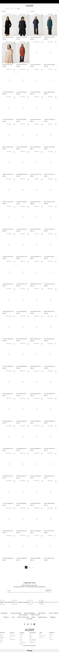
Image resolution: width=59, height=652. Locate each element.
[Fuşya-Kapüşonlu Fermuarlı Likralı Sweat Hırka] (36, 354)
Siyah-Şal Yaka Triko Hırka (36, 201)
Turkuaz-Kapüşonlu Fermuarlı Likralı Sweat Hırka (50, 366)
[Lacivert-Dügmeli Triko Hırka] (36, 244)
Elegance (51, 634)
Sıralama (32, 11)
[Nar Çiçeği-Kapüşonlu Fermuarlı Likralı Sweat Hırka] (23, 354)
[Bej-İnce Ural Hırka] (9, 53)
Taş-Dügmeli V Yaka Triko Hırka (36, 311)
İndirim (40, 637)
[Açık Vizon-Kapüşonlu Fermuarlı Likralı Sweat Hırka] (36, 519)
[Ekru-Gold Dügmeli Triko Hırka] (23, 107)
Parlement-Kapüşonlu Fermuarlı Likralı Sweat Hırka (36, 476)
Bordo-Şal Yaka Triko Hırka (50, 201)
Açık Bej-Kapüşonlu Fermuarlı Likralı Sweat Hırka (50, 421)
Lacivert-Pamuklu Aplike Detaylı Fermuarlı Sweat (22, 92)
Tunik (1, 634)
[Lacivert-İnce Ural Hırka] (36, 25)
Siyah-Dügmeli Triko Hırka (22, 256)
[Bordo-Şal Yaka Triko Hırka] (50, 190)
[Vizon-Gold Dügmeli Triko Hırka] (9, 107)
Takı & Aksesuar (33, 639)
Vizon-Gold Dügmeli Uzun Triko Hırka (22, 147)
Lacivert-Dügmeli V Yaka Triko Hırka (22, 311)
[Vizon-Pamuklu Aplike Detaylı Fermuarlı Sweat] (9, 80)
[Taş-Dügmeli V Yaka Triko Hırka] (36, 299)
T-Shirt (1, 639)
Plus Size (51, 639)
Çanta (31, 637)
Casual (50, 635)
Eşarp (31, 635)
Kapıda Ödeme (42, 613)
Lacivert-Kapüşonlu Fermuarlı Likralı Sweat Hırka (50, 393)
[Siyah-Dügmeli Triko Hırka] (23, 244)
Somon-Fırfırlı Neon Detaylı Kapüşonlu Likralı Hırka (50, 530)
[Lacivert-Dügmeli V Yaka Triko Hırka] (23, 299)
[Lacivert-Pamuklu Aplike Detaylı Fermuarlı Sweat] (23, 80)
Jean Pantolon (13, 635)
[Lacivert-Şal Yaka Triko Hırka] (23, 217)
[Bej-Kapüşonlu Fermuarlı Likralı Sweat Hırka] (36, 382)
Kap (20, 637)
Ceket (21, 635)
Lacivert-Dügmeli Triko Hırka (36, 256)
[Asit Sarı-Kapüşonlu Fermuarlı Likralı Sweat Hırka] (50, 436)
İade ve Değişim (23, 615)
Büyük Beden (42, 635)
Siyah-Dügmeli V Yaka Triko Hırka (8, 311)
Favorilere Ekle (14, 15)
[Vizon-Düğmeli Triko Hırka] (50, 546)
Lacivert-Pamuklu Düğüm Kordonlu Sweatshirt (36, 64)
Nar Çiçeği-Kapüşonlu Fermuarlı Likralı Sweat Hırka (22, 366)
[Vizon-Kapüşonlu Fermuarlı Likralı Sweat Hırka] (9, 436)
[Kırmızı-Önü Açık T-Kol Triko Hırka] (50, 162)
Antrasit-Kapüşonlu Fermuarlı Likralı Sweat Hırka (36, 448)
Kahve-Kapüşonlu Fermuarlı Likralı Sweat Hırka (22, 421)
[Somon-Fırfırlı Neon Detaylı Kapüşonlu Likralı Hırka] (50, 519)
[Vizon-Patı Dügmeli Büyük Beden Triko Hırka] (36, 80)
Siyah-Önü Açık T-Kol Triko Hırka (8, 174)
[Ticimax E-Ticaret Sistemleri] (29, 651)
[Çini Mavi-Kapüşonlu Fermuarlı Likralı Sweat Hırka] (36, 491)
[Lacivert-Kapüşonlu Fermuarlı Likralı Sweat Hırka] (50, 382)
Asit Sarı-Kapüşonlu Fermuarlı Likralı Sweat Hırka (50, 448)
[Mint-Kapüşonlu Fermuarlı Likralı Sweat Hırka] (23, 464)
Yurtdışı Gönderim (35, 615)
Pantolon (11, 634)
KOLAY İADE (36, 602)
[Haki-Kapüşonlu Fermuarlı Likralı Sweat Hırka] (9, 409)
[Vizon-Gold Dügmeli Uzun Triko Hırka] (23, 135)
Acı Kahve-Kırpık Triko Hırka (22, 284)
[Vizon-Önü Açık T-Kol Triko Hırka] (36, 162)
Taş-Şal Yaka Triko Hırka (8, 256)
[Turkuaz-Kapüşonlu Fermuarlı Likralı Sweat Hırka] (50, 354)
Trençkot (21, 634)
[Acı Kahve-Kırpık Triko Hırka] (23, 272)
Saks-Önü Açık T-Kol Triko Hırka (8, 201)
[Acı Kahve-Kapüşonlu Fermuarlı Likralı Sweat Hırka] (36, 409)
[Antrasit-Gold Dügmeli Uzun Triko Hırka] (50, 135)
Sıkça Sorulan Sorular (16, 613)
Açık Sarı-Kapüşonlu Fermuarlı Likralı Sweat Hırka (22, 503)
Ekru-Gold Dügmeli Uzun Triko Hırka (36, 147)
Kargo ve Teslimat (53, 613)
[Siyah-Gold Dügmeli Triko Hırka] (50, 80)
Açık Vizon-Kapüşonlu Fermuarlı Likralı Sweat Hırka (36, 530)
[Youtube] (34, 624)
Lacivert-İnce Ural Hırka (36, 37)
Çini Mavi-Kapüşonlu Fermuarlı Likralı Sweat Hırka (36, 503)
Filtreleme (3, 11)
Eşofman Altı (12, 639)
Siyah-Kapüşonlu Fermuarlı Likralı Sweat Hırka (22, 530)
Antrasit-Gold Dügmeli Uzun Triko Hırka (50, 147)
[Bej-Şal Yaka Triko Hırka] (9, 217)
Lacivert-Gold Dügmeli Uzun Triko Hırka (50, 119)
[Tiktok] (28, 624)
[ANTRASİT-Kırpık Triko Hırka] (36, 272)
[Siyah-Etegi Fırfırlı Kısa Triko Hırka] (23, 162)
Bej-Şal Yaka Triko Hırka (8, 229)
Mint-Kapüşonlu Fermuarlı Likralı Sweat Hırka (22, 476)
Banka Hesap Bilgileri (29, 613)
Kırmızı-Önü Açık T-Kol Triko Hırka (50, 174)
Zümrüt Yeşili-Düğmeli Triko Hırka (36, 558)
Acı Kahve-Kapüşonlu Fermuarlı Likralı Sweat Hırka (36, 421)
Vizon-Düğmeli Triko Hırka (50, 558)
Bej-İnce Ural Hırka (7, 64)
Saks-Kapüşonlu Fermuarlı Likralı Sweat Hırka (50, 476)
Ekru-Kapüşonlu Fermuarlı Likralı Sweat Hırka (22, 393)
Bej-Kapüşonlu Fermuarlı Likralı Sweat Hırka (36, 393)
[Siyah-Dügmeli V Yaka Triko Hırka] (9, 299)
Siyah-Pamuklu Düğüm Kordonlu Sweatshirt (8, 37)
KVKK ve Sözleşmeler (23, 617)
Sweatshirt (2, 637)
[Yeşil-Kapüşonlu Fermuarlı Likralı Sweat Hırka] (23, 436)
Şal (30, 634)
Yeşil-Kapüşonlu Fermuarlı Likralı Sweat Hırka (22, 448)
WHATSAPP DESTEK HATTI (52, 602)
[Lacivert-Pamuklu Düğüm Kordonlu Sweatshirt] (36, 53)
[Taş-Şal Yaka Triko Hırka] (9, 244)
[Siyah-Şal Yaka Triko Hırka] (36, 190)
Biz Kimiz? (6, 617)
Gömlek (1, 635)
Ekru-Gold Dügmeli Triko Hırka (22, 119)
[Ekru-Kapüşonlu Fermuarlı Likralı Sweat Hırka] (23, 382)
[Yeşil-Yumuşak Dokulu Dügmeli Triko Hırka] (50, 272)
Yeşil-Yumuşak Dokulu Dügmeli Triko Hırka (50, 284)
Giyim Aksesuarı (33, 641)
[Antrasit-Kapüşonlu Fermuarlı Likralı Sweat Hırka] (36, 436)
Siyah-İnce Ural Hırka (22, 37)
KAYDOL (48, 590)
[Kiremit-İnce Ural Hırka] (23, 53)
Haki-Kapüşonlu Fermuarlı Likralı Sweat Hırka (8, 421)
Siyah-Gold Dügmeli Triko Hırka (50, 92)
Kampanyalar (4, 613)
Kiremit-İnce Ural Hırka (22, 64)
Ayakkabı (31, 642)
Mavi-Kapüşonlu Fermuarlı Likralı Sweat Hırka (50, 338)
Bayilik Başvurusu (42, 617)
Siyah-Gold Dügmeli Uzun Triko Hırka (36, 119)
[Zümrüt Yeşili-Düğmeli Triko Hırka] (36, 546)
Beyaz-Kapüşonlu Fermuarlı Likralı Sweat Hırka (50, 311)
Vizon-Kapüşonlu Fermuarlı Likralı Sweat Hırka (8, 448)
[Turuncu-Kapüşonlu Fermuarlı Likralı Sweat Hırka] (9, 327)
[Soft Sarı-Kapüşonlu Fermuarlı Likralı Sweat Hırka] (9, 546)
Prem (50, 637)
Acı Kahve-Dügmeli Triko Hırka (22, 201)
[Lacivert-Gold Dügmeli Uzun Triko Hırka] (50, 107)
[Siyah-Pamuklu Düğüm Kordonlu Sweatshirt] (9, 25)
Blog (13, 617)
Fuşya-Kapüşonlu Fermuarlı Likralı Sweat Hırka (36, 366)
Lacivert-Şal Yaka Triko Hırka (22, 229)
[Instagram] (31, 624)
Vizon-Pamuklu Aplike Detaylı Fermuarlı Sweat (8, 92)
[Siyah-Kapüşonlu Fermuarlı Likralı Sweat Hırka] (23, 519)
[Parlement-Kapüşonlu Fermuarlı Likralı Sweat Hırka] (36, 464)
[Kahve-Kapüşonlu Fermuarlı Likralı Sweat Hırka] (23, 409)
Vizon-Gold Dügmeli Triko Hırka (8, 119)
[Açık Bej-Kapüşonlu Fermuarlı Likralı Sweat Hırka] (50, 409)
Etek (11, 637)
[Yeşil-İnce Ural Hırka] (50, 25)
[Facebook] (24, 624)
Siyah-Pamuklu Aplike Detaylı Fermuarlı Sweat (50, 64)
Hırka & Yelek (22, 642)
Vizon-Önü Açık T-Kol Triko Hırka (36, 174)
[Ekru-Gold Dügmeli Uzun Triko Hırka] (36, 135)
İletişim (33, 617)
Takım (1, 642)
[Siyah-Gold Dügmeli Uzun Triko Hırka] (36, 107)
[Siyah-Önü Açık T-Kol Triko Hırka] (9, 162)
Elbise (1, 640)
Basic (40, 634)
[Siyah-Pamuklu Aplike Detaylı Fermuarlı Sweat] (50, 53)
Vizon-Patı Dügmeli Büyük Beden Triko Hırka (36, 92)
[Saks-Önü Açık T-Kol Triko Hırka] (9, 190)
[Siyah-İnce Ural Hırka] (23, 25)
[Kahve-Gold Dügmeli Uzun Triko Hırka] (9, 135)
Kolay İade (29, 619)
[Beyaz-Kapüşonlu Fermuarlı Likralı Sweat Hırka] (50, 299)
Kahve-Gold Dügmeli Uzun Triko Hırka (8, 147)
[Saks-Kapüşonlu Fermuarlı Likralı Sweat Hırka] (50, 464)
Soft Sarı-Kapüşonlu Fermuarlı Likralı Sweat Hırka (8, 558)
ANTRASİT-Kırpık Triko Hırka (36, 284)
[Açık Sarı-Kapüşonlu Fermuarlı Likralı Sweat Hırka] (23, 491)
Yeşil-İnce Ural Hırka (49, 37)
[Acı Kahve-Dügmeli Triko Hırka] (23, 190)
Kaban (21, 639)
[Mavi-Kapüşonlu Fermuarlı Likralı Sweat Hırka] (50, 327)
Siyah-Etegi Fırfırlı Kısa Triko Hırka (22, 174)
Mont (21, 641)
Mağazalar (52, 617)
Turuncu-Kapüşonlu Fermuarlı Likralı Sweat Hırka (8, 338)
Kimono (21, 644)
